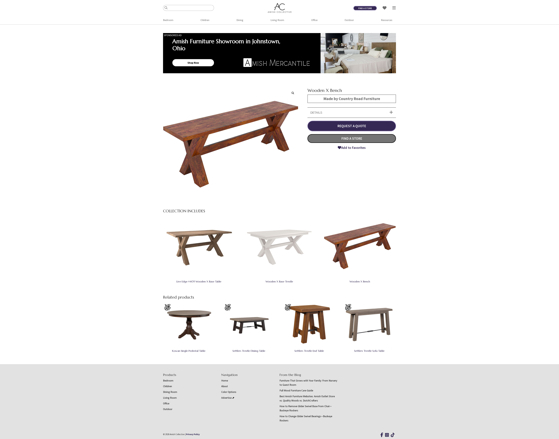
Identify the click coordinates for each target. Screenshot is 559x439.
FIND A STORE (365, 8)
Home (224, 380)
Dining (239, 20)
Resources (386, 20)
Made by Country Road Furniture (351, 98)
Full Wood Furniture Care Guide (296, 390)
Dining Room (170, 392)
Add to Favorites (353, 147)
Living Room (277, 20)
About (224, 386)
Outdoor (349, 20)
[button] (293, 93)
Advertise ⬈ (227, 397)
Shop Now (193, 62)
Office (314, 20)
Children (204, 20)
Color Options (228, 392)
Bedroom (168, 20)
